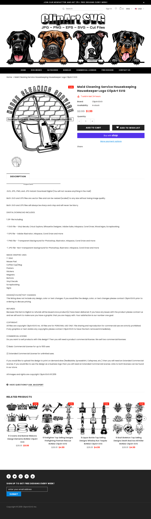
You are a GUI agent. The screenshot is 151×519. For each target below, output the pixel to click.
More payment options (111, 141)
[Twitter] (15, 476)
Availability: (82, 105)
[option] (40, 119)
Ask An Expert (36, 384)
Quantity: (81, 116)
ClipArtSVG (97, 101)
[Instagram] (21, 476)
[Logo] (75, 39)
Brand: (80, 101)
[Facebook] (8, 476)
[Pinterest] (27, 476)
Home (9, 77)
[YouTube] (33, 476)
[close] (144, 2)
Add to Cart (22, 419)
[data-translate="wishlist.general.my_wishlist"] (116, 9)
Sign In (109, 8)
